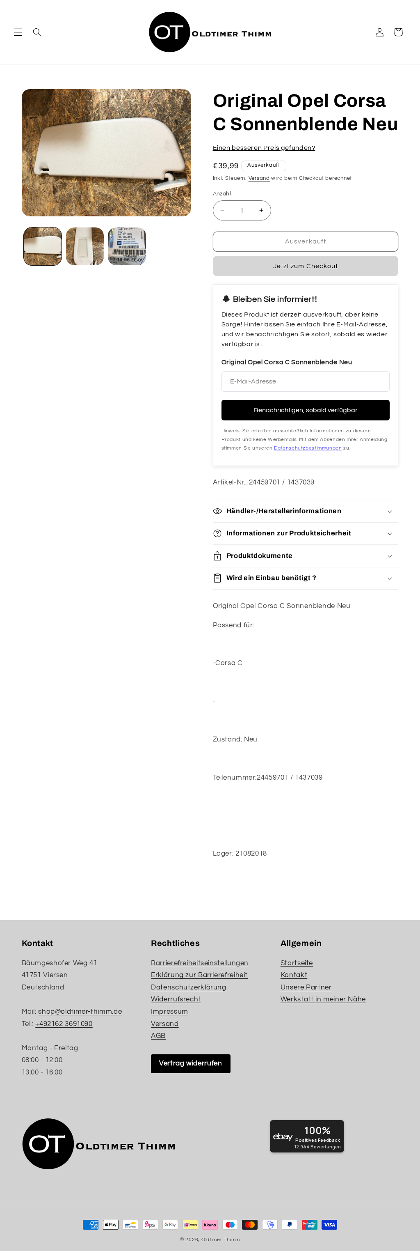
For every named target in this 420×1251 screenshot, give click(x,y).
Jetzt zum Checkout (305, 266)
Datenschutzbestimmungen (308, 448)
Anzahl (222, 194)
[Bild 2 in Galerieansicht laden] (85, 246)
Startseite (297, 963)
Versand (259, 178)
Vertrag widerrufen (190, 1063)
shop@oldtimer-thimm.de (80, 1011)
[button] (18, 32)
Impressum (169, 1011)
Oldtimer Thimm (220, 1239)
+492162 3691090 (63, 1024)
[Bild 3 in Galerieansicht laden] (127, 246)
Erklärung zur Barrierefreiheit (199, 975)
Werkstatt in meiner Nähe (323, 999)
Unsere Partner (306, 987)
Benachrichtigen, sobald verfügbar (306, 410)
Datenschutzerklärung (188, 987)
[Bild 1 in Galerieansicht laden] (43, 246)
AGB (158, 1036)
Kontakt (294, 975)
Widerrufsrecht (176, 999)
